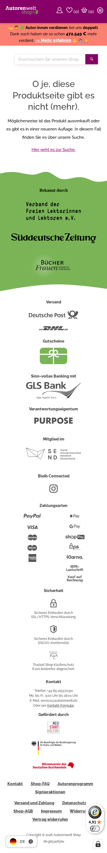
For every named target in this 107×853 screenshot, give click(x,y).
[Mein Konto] (60, 11)
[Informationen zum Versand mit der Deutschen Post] (53, 316)
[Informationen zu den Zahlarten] (32, 518)
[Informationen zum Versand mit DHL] (53, 330)
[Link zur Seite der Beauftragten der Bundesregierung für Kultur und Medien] (53, 758)
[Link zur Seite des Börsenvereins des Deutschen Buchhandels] (53, 767)
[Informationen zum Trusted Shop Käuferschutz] (53, 657)
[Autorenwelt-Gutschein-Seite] (53, 362)
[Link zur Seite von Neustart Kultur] (53, 732)
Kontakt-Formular (60, 705)
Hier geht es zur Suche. (53, 149)
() (75, 11)
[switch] (95, 829)
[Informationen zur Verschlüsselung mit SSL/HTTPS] (53, 605)
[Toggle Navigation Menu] (101, 11)
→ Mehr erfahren (53, 40)
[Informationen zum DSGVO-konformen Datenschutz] (53, 631)
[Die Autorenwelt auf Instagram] (53, 490)
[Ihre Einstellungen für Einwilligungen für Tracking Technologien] (98, 844)
